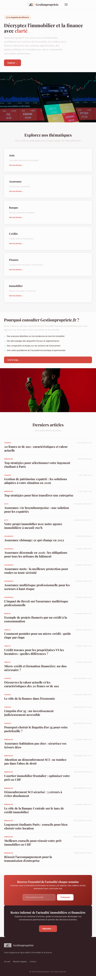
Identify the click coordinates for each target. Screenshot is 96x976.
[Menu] (66, 5)
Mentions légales (20, 961)
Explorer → (13, 63)
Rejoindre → (48, 928)
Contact (33, 961)
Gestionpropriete (47, 4)
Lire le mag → (14, 360)
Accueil (7, 961)
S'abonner (65, 897)
